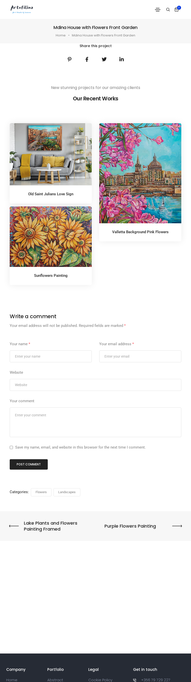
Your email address (116, 344)
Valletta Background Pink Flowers (140, 232)
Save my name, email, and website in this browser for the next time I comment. (80, 447)
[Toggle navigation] (157, 9)
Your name (20, 344)
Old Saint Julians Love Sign (50, 194)
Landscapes (67, 492)
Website (16, 372)
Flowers (41, 492)
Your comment (22, 401)
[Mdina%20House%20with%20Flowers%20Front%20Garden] (69, 59)
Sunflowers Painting (51, 275)
